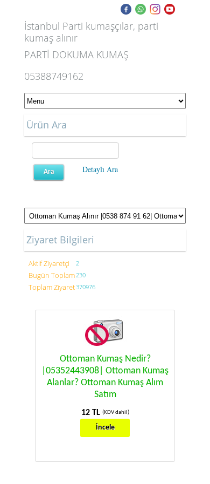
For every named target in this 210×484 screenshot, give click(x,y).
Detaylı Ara (100, 169)
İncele (105, 428)
